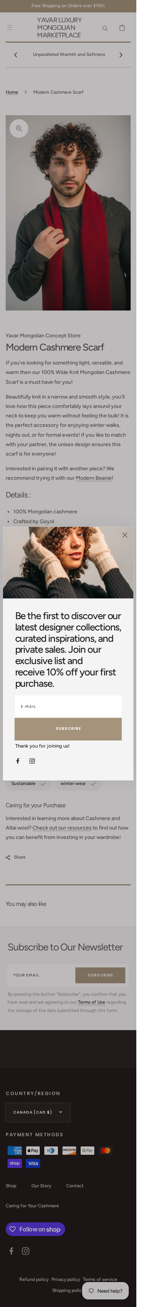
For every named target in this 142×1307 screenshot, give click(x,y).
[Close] (125, 535)
